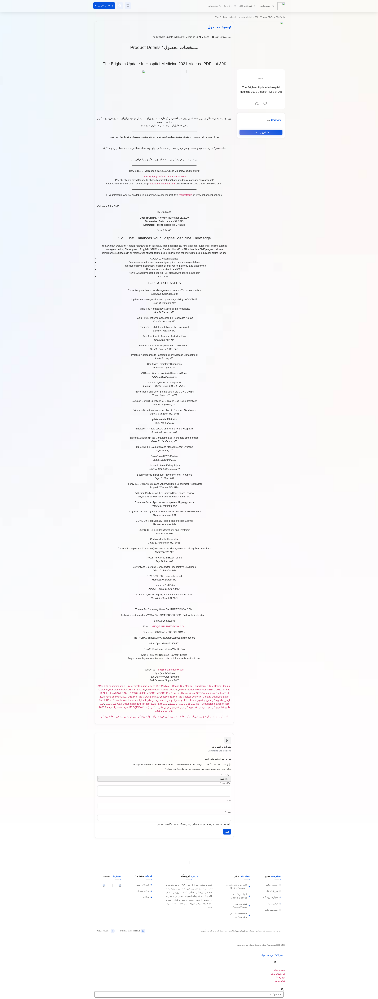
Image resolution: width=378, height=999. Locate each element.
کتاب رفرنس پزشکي (169, 707)
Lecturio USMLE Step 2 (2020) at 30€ (125, 693)
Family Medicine (169, 689)
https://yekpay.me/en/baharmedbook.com (164, 176)
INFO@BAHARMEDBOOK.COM (168, 626)
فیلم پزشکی (204, 707)
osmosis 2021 (119, 696)
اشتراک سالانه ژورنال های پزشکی (211, 716)
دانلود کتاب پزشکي (220, 707)
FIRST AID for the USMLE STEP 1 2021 (200, 689)
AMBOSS (102, 686)
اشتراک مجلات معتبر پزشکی (180, 716)
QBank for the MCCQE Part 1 (143, 696)
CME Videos (153, 689)
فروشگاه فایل (278, 974)
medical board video (184, 693)
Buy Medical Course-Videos (140, 686)
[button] (283, 962)
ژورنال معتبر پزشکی (126, 716)
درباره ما (280, 977)
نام (229, 801)
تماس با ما (280, 981)
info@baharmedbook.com (161, 183)
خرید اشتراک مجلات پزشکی (151, 716)
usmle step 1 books (126, 700)
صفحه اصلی (279, 970)
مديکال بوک (152, 707)
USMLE (110, 700)
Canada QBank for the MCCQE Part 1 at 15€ (121, 689)
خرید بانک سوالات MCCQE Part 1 (128, 707)
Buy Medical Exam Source (194, 686)
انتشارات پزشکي (155, 700)
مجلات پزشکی (108, 716)
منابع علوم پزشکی (164, 711)
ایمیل (228, 812)
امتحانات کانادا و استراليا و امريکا (180, 700)
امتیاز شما (226, 775)
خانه (283, 17)
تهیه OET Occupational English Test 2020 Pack (131, 704)
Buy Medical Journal (219, 686)
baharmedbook (117, 686)
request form (185, 195)
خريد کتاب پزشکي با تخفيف (182, 704)
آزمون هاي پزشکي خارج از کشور (214, 700)
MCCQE (151, 693)
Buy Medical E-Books (167, 686)
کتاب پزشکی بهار (188, 707)
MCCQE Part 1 (164, 693)
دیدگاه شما (225, 783)
